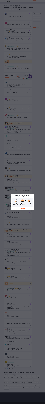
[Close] (33, 194)
